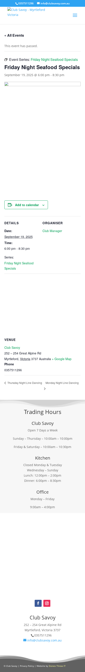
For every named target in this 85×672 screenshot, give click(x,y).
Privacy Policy (27, 665)
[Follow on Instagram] (46, 603)
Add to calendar (27, 205)
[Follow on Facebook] (38, 603)
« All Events (14, 35)
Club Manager (52, 231)
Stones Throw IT (57, 665)
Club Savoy (12, 347)
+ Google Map (61, 359)
